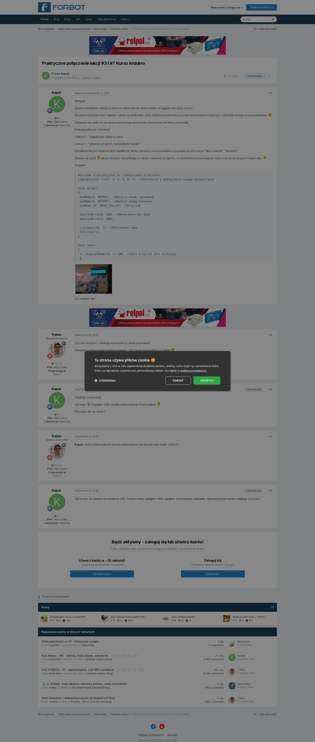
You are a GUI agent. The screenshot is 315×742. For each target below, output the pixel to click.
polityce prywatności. (193, 370)
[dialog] (157, 371)
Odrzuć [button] (178, 380)
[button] (105, 380)
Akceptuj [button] (206, 380)
